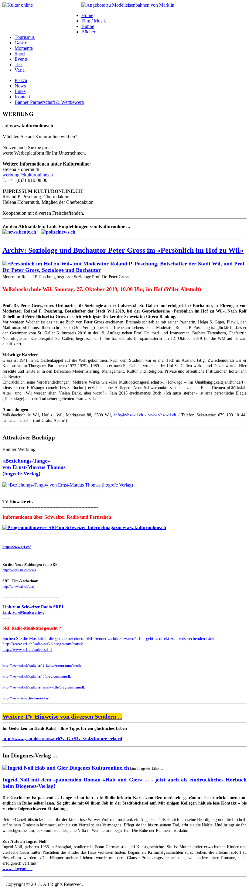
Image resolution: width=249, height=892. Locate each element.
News (20, 85)
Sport (20, 53)
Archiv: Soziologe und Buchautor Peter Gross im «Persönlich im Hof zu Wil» (123, 250)
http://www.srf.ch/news (19, 570)
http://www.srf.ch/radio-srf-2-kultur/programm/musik (41, 665)
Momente (24, 48)
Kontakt (22, 96)
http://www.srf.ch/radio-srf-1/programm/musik (42, 644)
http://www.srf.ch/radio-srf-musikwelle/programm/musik (43, 687)
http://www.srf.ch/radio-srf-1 (27, 649)
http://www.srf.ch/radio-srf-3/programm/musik (36, 676)
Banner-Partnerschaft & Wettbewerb (49, 102)
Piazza (21, 80)
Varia (20, 70)
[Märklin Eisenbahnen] (127, 5)
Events (21, 59)
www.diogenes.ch (17, 868)
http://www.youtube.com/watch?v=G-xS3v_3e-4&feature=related (62, 738)
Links (20, 91)
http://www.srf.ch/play (18, 586)
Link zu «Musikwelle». (23, 612)
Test (18, 64)
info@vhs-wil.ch (128, 415)
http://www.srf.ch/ (16, 547)
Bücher (88, 31)
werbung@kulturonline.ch (27, 174)
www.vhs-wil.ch (162, 415)
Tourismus (25, 37)
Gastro (21, 42)
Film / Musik (93, 20)
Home (87, 15)
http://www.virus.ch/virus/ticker (25, 698)
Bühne (87, 26)
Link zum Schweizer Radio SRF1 (32, 607)
